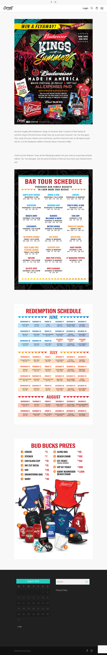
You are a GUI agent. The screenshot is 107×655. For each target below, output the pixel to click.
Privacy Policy (61, 590)
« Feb (19, 626)
